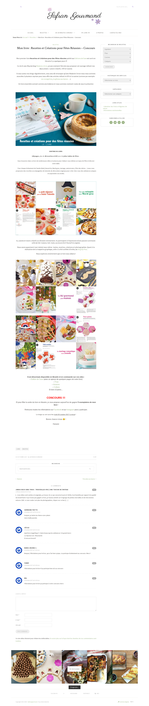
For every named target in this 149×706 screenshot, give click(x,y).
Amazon (56, 384)
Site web (18, 625)
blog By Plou (82, 249)
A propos (99, 33)
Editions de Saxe (81, 58)
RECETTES (43, 33)
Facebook (57, 410)
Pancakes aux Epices (89, 479)
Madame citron (42, 66)
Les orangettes (46, 79)
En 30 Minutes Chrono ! (64, 33)
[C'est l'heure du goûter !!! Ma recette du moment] (125, 667)
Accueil (25, 37)
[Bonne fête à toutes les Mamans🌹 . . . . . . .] (49, 667)
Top (131, 702)
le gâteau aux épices (60, 79)
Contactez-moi (115, 33)
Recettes (33, 37)
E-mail (18, 620)
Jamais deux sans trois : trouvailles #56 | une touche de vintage (42, 490)
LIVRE (85, 33)
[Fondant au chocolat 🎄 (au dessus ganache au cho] (24, 667)
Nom (17, 615)
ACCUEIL (30, 33)
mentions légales (124, 702)
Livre (18, 449)
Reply (94, 489)
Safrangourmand (36, 457)
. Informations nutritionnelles (112, 110)
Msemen (19, 479)
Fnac (57, 382)
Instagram (70, 410)
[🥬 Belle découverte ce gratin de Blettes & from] (99, 667)
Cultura (57, 387)
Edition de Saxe (37, 379)
